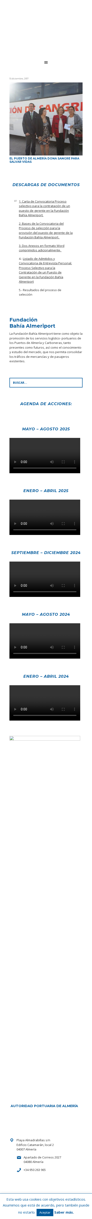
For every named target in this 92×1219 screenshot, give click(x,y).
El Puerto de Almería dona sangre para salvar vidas (44, 160)
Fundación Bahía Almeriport (42, 17)
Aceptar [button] (44, 1212)
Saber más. (64, 1212)
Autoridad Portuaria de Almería (44, 1106)
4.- (45, 270)
